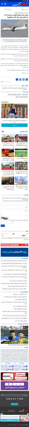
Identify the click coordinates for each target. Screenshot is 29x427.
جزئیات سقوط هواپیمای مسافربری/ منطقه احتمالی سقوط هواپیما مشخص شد (14, 88)
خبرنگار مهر (21, 46)
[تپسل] (2, 102)
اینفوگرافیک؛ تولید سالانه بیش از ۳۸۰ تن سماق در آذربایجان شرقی (14, 318)
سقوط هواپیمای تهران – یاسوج (22, 97)
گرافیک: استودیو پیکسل (11, 424)
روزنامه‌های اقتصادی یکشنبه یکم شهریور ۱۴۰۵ (17, 345)
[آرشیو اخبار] (9, 399)
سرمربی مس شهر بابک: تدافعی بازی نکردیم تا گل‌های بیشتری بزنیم (14, 263)
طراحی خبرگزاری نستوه (22, 424)
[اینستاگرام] (18, 399)
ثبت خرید (14, 125)
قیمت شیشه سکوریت (9, 350)
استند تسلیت (4, 352)
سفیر (2, 350)
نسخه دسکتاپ (14, 404)
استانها (26, 9)
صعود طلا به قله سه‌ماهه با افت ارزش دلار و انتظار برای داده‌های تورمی (14, 312)
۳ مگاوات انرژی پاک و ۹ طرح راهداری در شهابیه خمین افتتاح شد (14, 289)
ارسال (3, 225)
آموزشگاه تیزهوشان (23, 359)
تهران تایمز (22, 363)
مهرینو (3, 361)
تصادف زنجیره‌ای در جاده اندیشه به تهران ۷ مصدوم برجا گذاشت (15, 315)
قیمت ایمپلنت (14, 356)
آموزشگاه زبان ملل (23, 361)
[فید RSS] (11, 399)
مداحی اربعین (24, 354)
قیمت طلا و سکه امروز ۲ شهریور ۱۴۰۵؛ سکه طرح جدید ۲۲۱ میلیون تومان (14, 302)
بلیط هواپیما (15, 359)
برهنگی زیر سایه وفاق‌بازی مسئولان (20, 309)
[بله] (20, 399)
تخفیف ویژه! (9, 420)
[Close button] (28, 414)
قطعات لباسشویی (5, 356)
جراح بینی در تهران (24, 350)
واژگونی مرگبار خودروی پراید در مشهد (20, 306)
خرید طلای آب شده (23, 352)
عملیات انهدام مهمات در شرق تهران (20, 294)
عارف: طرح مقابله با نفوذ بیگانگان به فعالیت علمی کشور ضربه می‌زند (14, 283)
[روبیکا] (13, 399)
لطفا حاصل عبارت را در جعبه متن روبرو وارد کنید (18, 220)
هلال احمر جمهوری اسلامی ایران (14, 94)
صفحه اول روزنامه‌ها (23, 324)
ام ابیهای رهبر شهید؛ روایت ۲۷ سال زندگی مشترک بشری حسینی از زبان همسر (14, 266)
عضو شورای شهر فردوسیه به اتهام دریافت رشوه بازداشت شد (15, 297)
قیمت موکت (15, 352)
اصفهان (22, 9)
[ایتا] (7, 399)
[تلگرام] (22, 399)
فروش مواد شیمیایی (23, 356)
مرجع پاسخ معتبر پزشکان (6, 354)
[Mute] (5, 117)
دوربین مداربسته (16, 354)
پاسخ (3, 235)
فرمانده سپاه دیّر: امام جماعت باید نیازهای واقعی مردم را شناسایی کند (14, 270)
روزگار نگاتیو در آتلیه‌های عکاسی (21, 299)
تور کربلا (10, 352)
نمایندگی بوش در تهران (6, 359)
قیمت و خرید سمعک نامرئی (12, 361)
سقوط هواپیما (25, 94)
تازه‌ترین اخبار (24, 258)
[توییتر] (16, 399)
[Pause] (3, 117)
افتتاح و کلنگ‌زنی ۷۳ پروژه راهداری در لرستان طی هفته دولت (15, 274)
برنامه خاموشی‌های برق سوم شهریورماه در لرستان (17, 286)
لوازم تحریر (17, 350)
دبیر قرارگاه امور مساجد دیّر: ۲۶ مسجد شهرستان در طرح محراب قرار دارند (14, 277)
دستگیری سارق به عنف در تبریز (21, 321)
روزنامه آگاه (8, 363)
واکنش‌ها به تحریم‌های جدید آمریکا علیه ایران (18, 281)
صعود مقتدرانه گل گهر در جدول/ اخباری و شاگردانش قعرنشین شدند (14, 260)
